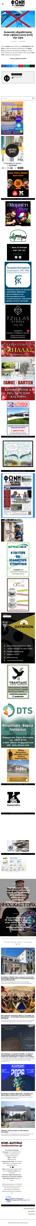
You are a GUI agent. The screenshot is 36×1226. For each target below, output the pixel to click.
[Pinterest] (21, 66)
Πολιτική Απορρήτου (29, 1208)
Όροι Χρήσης (31, 1211)
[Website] (12, 78)
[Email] (32, 66)
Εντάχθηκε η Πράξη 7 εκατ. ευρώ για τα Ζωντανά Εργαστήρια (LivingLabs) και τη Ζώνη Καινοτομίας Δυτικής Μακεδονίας (17, 978)
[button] (33, 98)
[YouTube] (13, 1167)
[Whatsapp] (26, 66)
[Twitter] (15, 66)
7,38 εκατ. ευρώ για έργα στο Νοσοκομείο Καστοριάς (15, 1131)
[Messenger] (9, 66)
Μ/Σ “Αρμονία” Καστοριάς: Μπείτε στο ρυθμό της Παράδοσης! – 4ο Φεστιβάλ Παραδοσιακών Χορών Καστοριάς (17, 1017)
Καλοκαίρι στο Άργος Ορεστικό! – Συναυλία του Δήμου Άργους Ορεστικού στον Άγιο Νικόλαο (17, 1094)
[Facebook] (4, 66)
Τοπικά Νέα (22, 41)
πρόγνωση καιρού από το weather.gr (12, 871)
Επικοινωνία (31, 1214)
